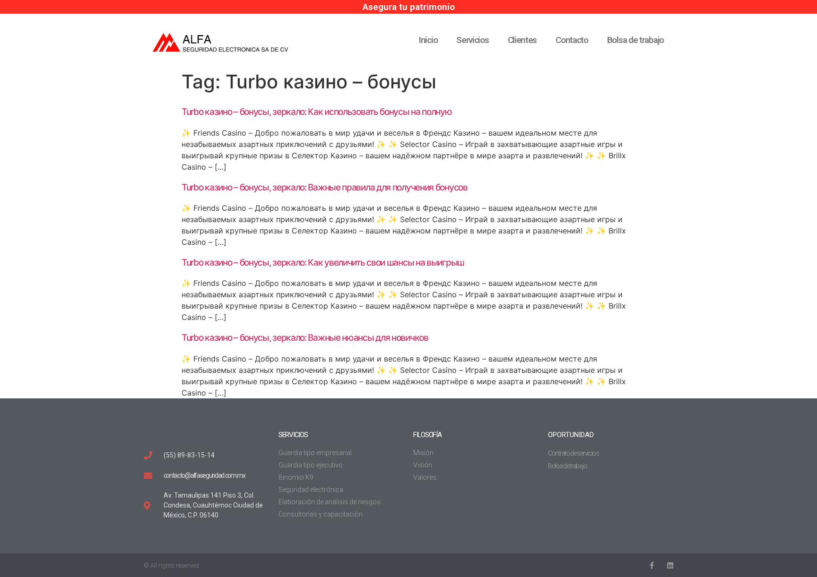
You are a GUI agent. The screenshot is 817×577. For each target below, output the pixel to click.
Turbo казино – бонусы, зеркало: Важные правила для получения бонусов (325, 187)
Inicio (428, 39)
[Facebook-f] (651, 565)
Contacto (572, 39)
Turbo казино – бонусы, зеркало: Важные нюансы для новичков (305, 337)
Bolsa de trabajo (635, 39)
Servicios (472, 39)
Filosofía (427, 435)
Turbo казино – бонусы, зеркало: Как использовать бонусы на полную (317, 111)
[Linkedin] (669, 565)
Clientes (522, 39)
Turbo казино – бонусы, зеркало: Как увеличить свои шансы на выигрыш (323, 262)
